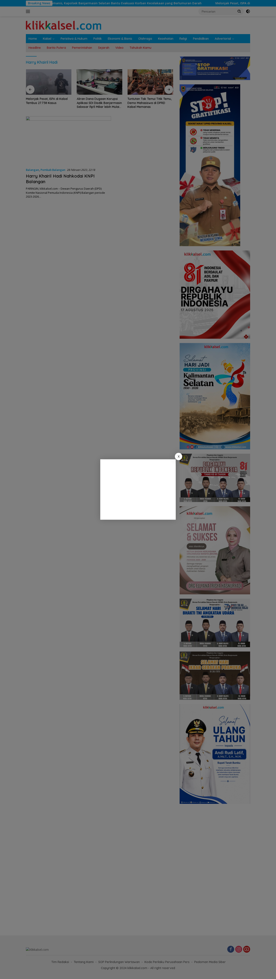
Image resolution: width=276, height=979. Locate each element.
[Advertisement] (138, 489)
